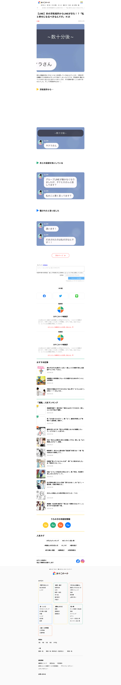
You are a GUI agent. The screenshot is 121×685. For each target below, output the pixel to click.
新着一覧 (69, 651)
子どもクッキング (53, 541)
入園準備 (42, 633)
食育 (41, 621)
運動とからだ (65, 5)
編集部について (42, 663)
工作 (56, 590)
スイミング (73, 614)
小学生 (55, 642)
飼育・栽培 (58, 592)
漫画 (78, 5)
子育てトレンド (74, 590)
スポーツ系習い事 (75, 618)
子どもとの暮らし (54, 5)
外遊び (57, 599)
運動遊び (61, 550)
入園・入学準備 (74, 5)
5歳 (47, 642)
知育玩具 (57, 587)
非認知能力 (72, 550)
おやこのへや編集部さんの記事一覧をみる (60, 327)
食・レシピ (60, 5)
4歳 (43, 642)
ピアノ (72, 616)
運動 (56, 609)
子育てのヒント (43, 5)
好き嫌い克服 (50, 550)
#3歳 (38, 21)
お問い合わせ (42, 674)
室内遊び (74, 545)
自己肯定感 (43, 587)
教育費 (72, 595)
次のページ (59, 255)
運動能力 (57, 614)
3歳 (39, 642)
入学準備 (42, 630)
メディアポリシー (43, 669)
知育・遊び (48, 5)
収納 (71, 592)
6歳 (50, 642)
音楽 (71, 611)
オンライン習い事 (68, 541)
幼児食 (41, 618)
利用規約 (59, 663)
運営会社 (52, 663)
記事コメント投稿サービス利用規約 (48, 666)
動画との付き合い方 (51, 545)
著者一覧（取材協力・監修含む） (55, 651)
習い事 (69, 5)
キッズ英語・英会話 (75, 609)
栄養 (41, 614)
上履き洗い (73, 597)
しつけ (64, 545)
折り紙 (57, 595)
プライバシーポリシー (67, 666)
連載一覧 (40, 651)
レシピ (41, 616)
